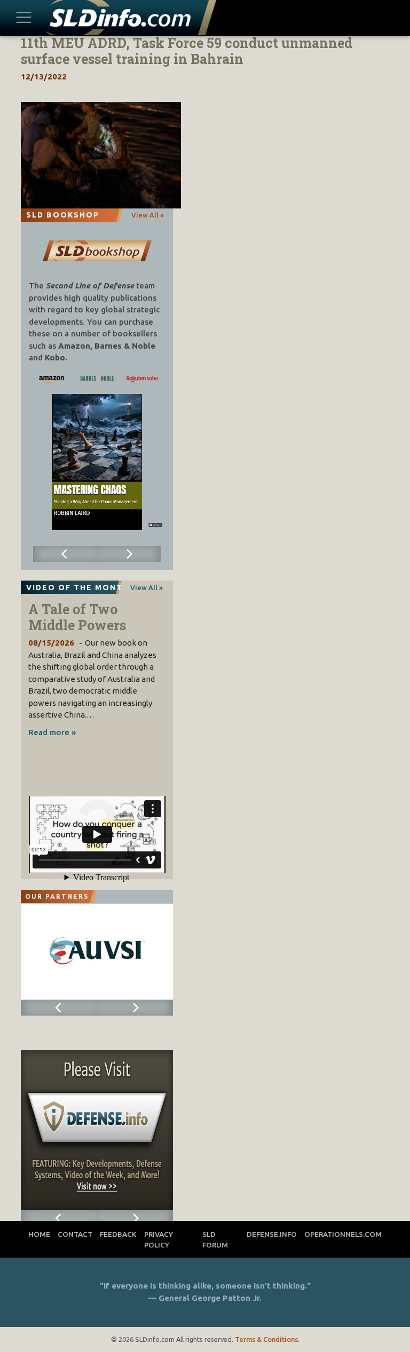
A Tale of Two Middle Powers (77, 617)
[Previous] (65, 554)
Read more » (52, 732)
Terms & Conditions (266, 1339)
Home (39, 1234)
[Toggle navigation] (23, 17)
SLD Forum (215, 1239)
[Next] (129, 554)
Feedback (118, 1234)
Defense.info (272, 1234)
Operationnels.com (343, 1234)
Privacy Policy (158, 1239)
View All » (147, 215)
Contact (75, 1234)
